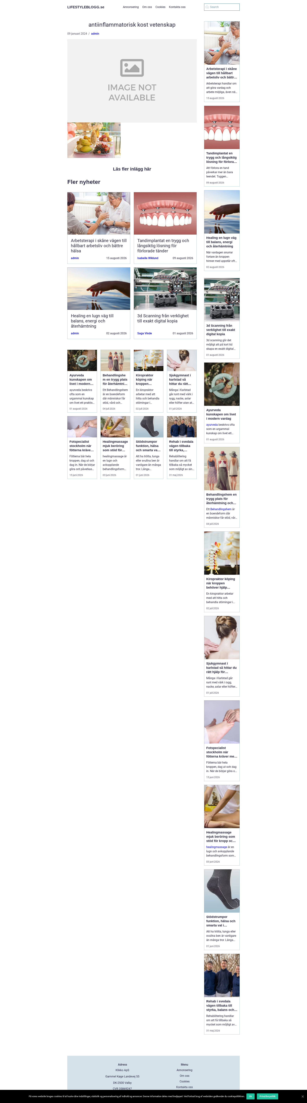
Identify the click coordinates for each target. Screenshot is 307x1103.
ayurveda (212, 424)
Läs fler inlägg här (132, 168)
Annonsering (131, 7)
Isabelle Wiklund (147, 258)
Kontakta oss (177, 7)
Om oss (147, 7)
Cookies (160, 7)
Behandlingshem (220, 509)
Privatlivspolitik (268, 1096)
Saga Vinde (144, 333)
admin (95, 33)
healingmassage (216, 847)
